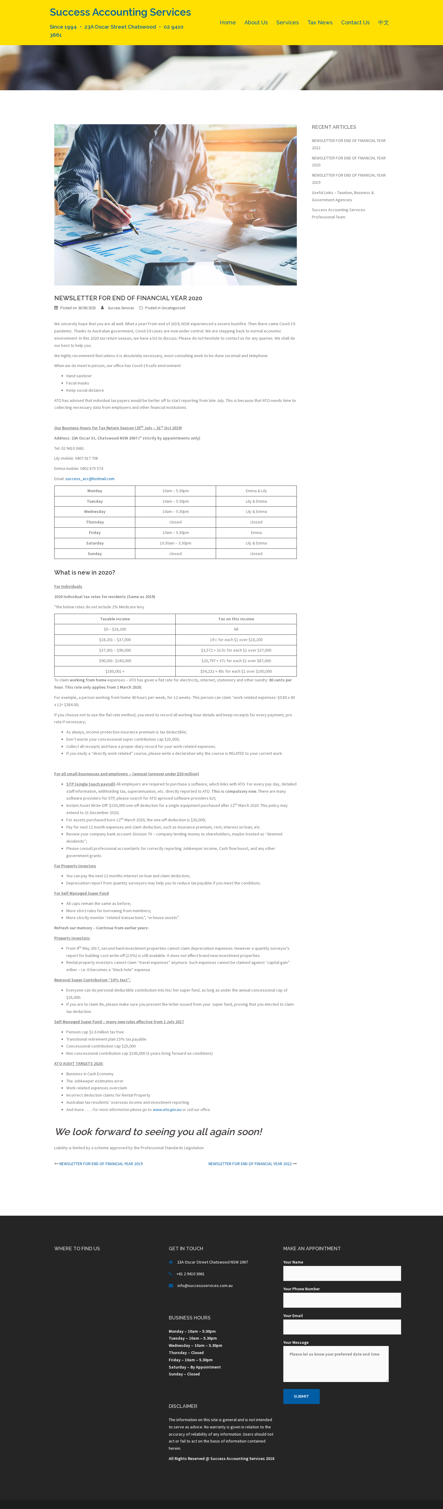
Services (287, 22)
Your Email (293, 1315)
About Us (256, 22)
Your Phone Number (301, 1288)
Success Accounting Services (120, 12)
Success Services (121, 307)
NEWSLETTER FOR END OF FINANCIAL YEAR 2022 (250, 1163)
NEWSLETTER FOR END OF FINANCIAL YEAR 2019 (101, 1163)
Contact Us (355, 22)
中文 (383, 22)
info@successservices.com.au (205, 1285)
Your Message (296, 1342)
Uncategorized (173, 307)
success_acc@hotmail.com (90, 478)
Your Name (293, 1262)
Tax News (320, 22)
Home (228, 22)
